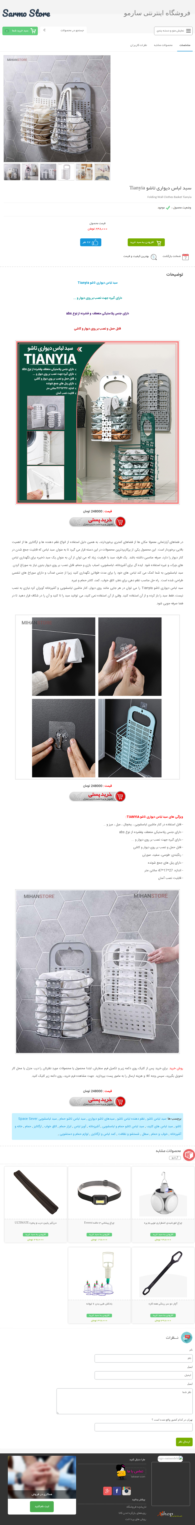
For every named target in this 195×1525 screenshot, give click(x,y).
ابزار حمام (64, 1126)
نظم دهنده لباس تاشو (130, 1119)
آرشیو (175, 1157)
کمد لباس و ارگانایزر (103, 1134)
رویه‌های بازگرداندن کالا (132, 1513)
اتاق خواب (50, 1126)
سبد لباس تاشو (156, 1119)
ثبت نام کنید (42, 1506)
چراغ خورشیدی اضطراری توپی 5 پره (163, 1223)
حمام (27, 1126)
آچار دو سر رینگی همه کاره (163, 1304)
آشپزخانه (94, 1126)
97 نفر (87, 242)
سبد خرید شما (20, 30)
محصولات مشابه (163, 45)
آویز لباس (79, 1126)
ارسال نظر (184, 1441)
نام (191, 1349)
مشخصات (185, 45)
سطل (145, 1134)
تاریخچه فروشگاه (136, 1507)
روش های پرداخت (135, 1519)
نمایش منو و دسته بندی (170, 30)
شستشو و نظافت (128, 1134)
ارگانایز (38, 1126)
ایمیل (190, 1366)
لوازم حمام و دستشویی (74, 1134)
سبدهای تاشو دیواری (101, 1119)
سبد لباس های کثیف (159, 1126)
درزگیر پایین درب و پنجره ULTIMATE (36, 1223)
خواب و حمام (159, 1134)
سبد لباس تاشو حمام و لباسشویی (122, 1126)
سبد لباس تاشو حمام (72, 1119)
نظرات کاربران (138, 45)
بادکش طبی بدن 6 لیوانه (99, 1304)
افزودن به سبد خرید (142, 242)
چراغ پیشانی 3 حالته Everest (99, 1223)
